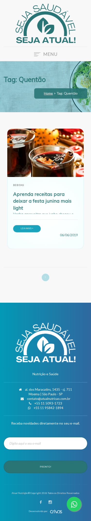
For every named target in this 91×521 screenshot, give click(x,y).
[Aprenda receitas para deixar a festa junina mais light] (45, 153)
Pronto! (45, 467)
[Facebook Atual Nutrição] (40, 502)
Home (48, 93)
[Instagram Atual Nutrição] (50, 502)
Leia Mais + (27, 228)
